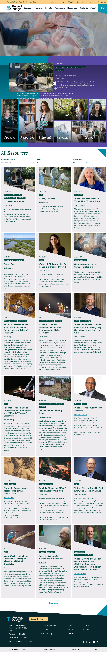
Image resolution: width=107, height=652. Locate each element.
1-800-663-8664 (22, 638)
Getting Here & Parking (49, 626)
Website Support (49, 649)
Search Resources (8, 159)
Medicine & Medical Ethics (83, 555)
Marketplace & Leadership (12, 195)
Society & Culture (10, 198)
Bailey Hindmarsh (45, 417)
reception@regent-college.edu (20, 641)
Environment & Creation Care (14, 260)
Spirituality (78, 195)
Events (70, 630)
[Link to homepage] (13, 8)
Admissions (60, 8)
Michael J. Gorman (80, 495)
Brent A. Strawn (79, 337)
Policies (86, 630)
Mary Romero (43, 203)
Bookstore (102, 2)
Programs (38, 8)
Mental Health (79, 552)
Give (102, 8)
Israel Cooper (8, 205)
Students (83, 8)
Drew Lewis (7, 568)
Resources (72, 8)
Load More (53, 603)
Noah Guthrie (8, 268)
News (70, 626)
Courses (27, 8)
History (14, 321)
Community (21, 198)
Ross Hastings (43, 337)
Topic (39, 159)
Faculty (48, 8)
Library (91, 2)
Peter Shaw (43, 495)
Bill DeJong (7, 337)
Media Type (77, 159)
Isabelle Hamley (44, 271)
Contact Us (45, 630)
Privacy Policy (98, 649)
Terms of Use (74, 649)
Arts (41, 195)
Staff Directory (46, 634)
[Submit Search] (64, 2)
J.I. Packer (42, 562)
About (93, 8)
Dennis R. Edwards (80, 414)
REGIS (70, 2)
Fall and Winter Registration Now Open (22, 2)
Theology (7, 321)
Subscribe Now (37, 619)
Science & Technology (47, 321)
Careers (86, 626)
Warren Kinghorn (80, 573)
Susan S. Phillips (79, 205)
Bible (41, 260)
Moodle (80, 2)
